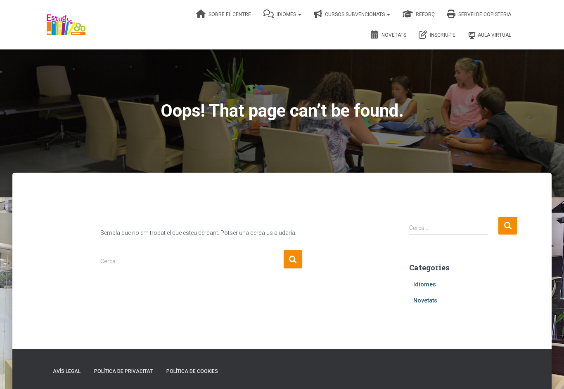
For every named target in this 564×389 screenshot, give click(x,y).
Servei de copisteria (484, 14)
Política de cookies (192, 371)
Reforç (425, 14)
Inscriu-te (442, 35)
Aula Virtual (494, 35)
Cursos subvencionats (355, 14)
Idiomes (286, 14)
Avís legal (67, 371)
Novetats (393, 35)
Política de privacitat (123, 371)
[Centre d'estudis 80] (66, 24)
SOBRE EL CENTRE (229, 14)
